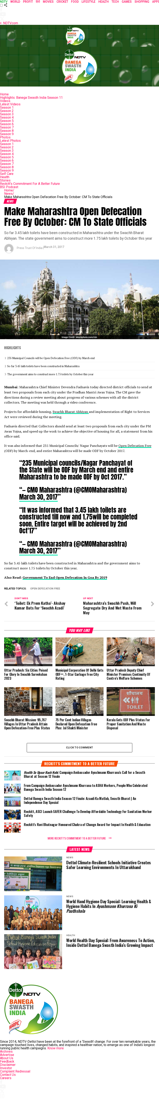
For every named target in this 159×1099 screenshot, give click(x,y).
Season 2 (7, 111)
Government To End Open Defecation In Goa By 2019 (65, 577)
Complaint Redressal (15, 1071)
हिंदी (38, 1)
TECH (115, 1)
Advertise (7, 1055)
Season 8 (7, 131)
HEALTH (103, 1)
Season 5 (7, 121)
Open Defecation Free (134, 445)
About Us (6, 1058)
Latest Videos (10, 104)
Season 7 (7, 127)
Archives (6, 1051)
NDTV (3, 1)
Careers (5, 1078)
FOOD (75, 1)
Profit (28, 1)
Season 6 (7, 124)
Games (127, 1)
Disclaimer (8, 1065)
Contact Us (8, 1075)
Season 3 (7, 114)
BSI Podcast (9, 187)
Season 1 (7, 107)
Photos (5, 137)
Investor (6, 1068)
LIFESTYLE (88, 1)
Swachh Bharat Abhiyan (71, 411)
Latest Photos (10, 141)
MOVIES (48, 1)
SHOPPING (142, 1)
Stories (5, 180)
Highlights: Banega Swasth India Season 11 (31, 98)
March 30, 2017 (38, 497)
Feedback (7, 1061)
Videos (5, 101)
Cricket (62, 1)
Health (4, 177)
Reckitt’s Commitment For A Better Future (30, 184)
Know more (55, 1048)
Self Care (6, 174)
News (9, 194)
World (15, 1)
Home (4, 94)
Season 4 (7, 117)
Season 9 (7, 134)
